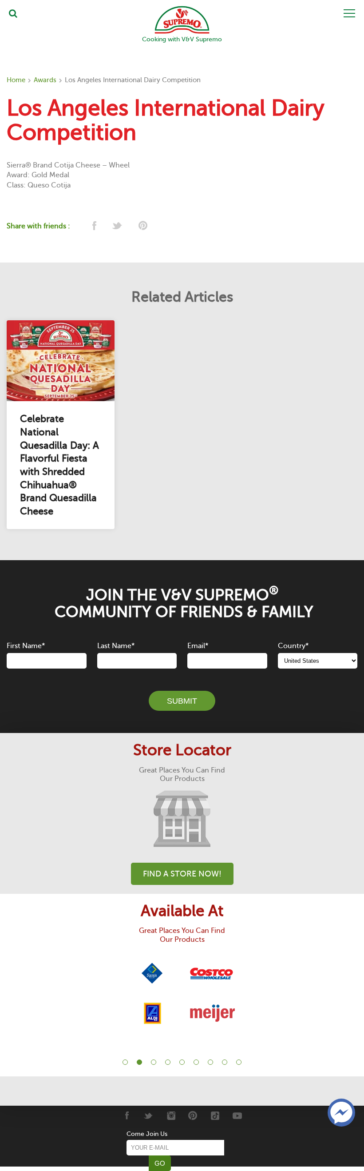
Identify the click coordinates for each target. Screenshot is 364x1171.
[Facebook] (126, 1115)
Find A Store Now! (182, 873)
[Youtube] (237, 1115)
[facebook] (93, 226)
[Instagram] (170, 1115)
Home (16, 80)
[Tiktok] (215, 1115)
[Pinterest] (193, 1115)
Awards (45, 80)
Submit (182, 701)
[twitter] (117, 226)
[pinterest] (142, 226)
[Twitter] (148, 1115)
